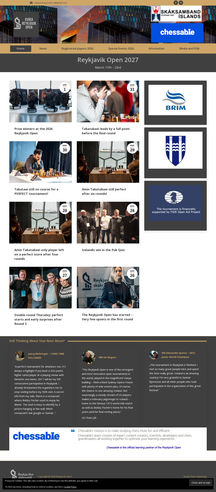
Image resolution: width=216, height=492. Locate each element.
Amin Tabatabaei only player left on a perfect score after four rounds (39, 254)
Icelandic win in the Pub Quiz (103, 250)
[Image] (108, 439)
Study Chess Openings (195, 476)
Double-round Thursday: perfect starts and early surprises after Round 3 (38, 319)
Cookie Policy (70, 486)
